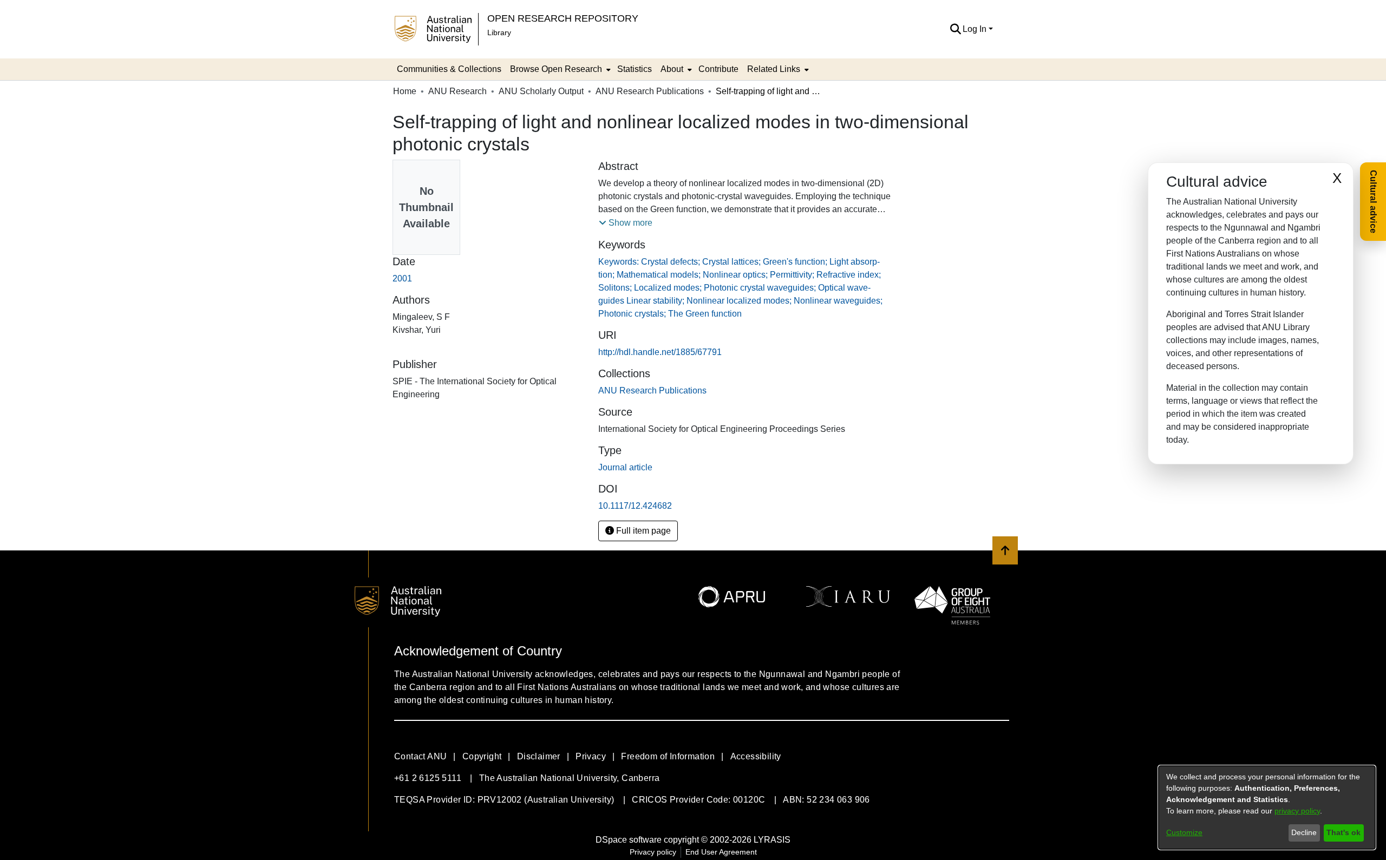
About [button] (672, 69)
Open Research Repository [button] (562, 18)
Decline (1304, 832)
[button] (955, 29)
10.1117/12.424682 (635, 505)
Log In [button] (976, 29)
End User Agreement (721, 852)
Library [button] (499, 32)
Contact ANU (420, 756)
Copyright (482, 756)
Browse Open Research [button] (556, 69)
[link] (652, 390)
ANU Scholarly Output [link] (541, 91)
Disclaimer (538, 756)
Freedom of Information (668, 756)
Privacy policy (653, 852)
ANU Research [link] (457, 91)
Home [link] (404, 91)
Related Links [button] (773, 69)
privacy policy (1297, 810)
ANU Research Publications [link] (650, 91)
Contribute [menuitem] (718, 69)
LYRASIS (772, 839)
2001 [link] (402, 278)
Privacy (591, 756)
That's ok (1343, 832)
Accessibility (755, 756)
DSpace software (629, 839)
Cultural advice (1373, 201)
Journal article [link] (625, 467)
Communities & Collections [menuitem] (449, 69)
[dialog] (1267, 807)
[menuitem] (559, 69)
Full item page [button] (642, 530)
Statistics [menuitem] (634, 69)
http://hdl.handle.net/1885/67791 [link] (660, 352)
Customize (1184, 832)
